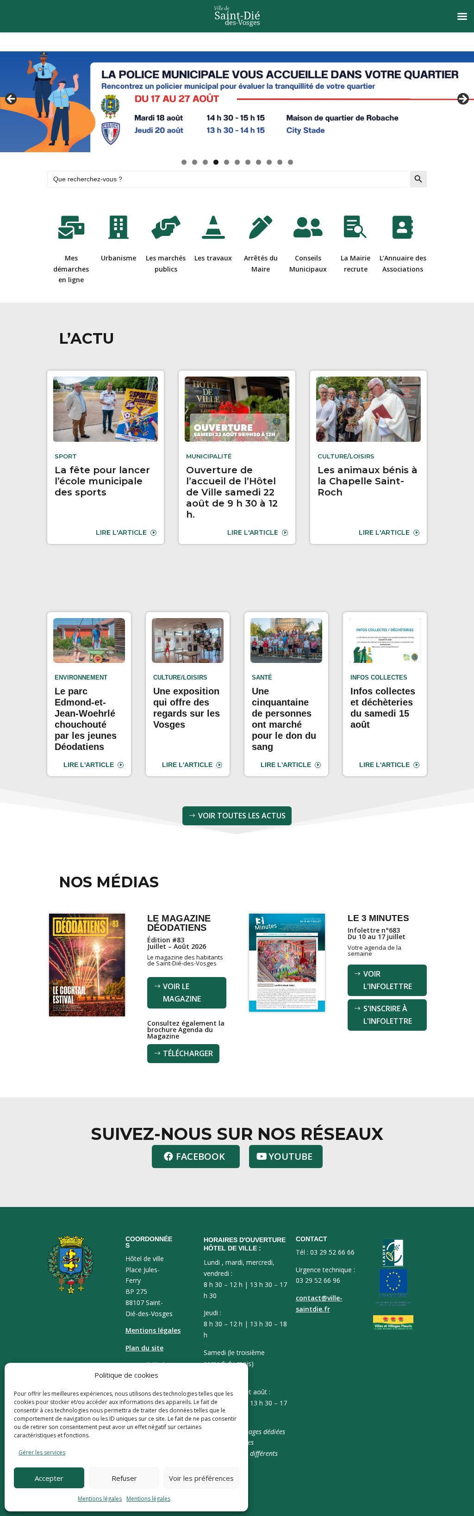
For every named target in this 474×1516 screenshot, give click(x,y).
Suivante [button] (462, 99)
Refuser (124, 1478)
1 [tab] (184, 162)
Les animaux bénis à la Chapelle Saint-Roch (368, 481)
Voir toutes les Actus (242, 816)
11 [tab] (290, 162)
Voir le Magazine (182, 992)
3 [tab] (205, 162)
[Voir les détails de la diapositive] (237, 101)
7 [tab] (247, 162)
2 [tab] (194, 162)
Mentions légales (100, 1499)
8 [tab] (258, 162)
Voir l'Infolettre (387, 980)
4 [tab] (215, 162)
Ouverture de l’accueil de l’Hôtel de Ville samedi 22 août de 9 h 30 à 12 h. (232, 492)
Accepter (49, 1478)
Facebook (200, 1156)
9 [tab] (269, 162)
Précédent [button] (12, 99)
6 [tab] (237, 162)
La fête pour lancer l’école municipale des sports (102, 481)
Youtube (290, 1156)
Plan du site (144, 1347)
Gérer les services (42, 1452)
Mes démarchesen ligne (71, 269)
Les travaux (213, 258)
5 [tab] (226, 162)
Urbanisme (118, 258)
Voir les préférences (201, 1478)
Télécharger (188, 1053)
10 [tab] (280, 162)
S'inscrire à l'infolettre (387, 1014)
